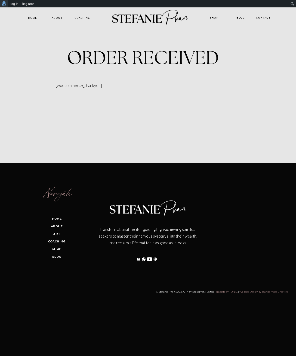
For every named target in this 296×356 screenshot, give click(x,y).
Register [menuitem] (28, 4)
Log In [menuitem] (14, 4)
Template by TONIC (226, 291)
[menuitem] (4, 3)
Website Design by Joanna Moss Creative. (263, 291)
